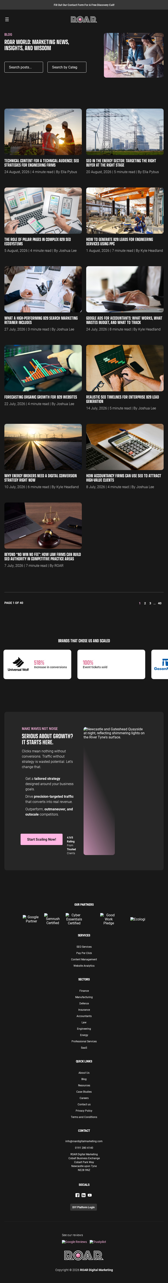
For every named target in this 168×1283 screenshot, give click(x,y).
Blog (84, 1079)
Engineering (84, 1028)
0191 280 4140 (84, 1147)
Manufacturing (84, 997)
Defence (84, 1003)
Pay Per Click (84, 953)
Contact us (84, 1104)
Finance (84, 990)
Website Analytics (84, 965)
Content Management (84, 959)
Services (84, 935)
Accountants (84, 1016)
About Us (84, 1072)
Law (84, 1022)
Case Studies (84, 1091)
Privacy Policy (84, 1110)
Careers (84, 1098)
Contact (84, 1130)
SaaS (84, 1047)
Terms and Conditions (84, 1117)
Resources (84, 1085)
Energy (84, 1035)
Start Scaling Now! (41, 839)
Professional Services (84, 1041)
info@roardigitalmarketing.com (84, 1141)
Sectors (84, 979)
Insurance (84, 1009)
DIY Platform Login (83, 1207)
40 (159, 603)
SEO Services (84, 946)
